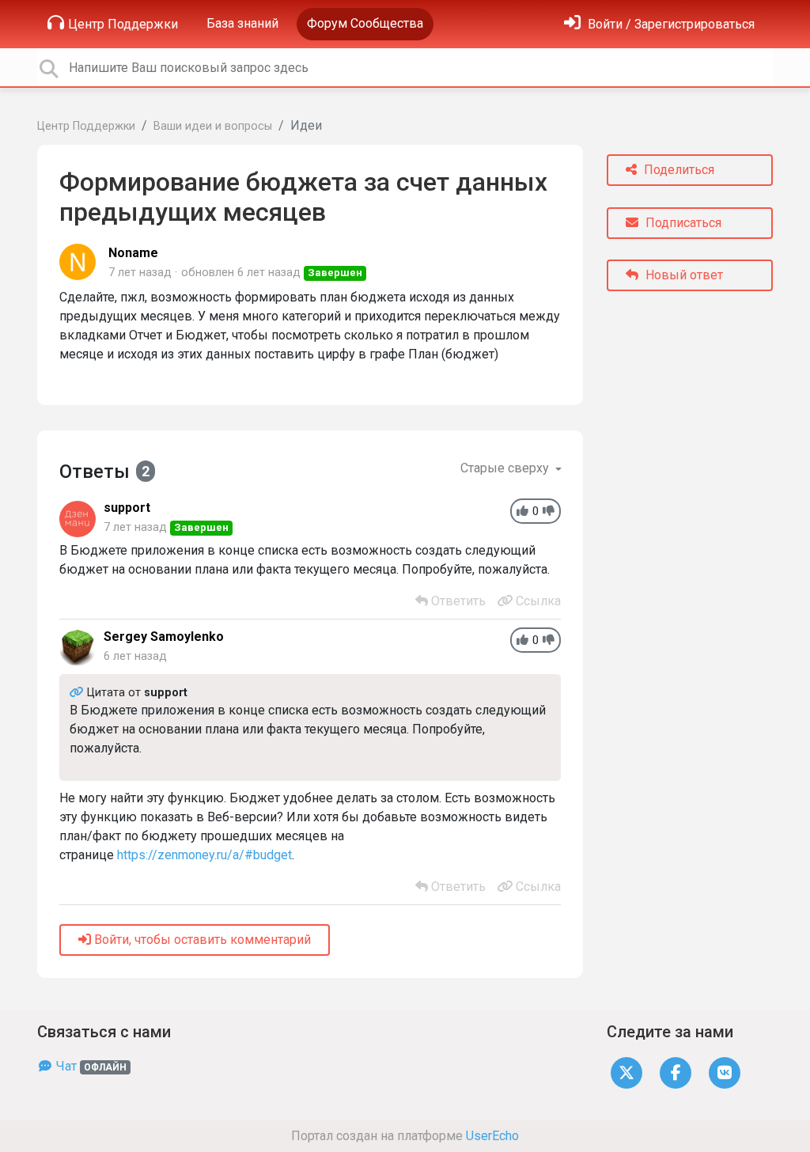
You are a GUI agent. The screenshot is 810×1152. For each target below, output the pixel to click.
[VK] (724, 1071)
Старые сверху (506, 468)
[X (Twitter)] (626, 1071)
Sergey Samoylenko (164, 636)
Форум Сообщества (365, 23)
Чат (90, 1066)
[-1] (549, 511)
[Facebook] (675, 1071)
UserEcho (492, 1135)
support (127, 507)
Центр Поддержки (123, 24)
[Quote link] (78, 692)
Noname (133, 252)
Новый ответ (682, 274)
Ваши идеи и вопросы (212, 126)
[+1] (522, 511)
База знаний (242, 23)
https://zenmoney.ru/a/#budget (204, 854)
